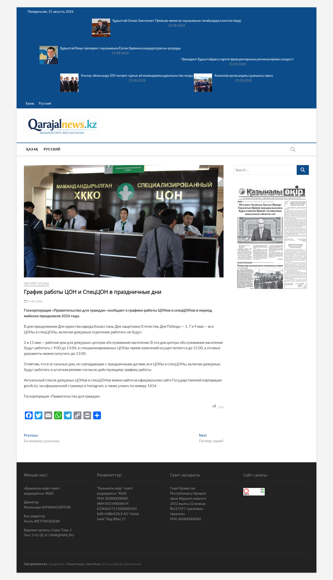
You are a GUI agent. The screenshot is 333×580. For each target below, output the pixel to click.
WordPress (94, 564)
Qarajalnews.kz (35, 564)
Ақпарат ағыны (36, 283)
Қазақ (30, 103)
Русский (45, 103)
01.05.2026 (35, 301)
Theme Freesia (75, 564)
